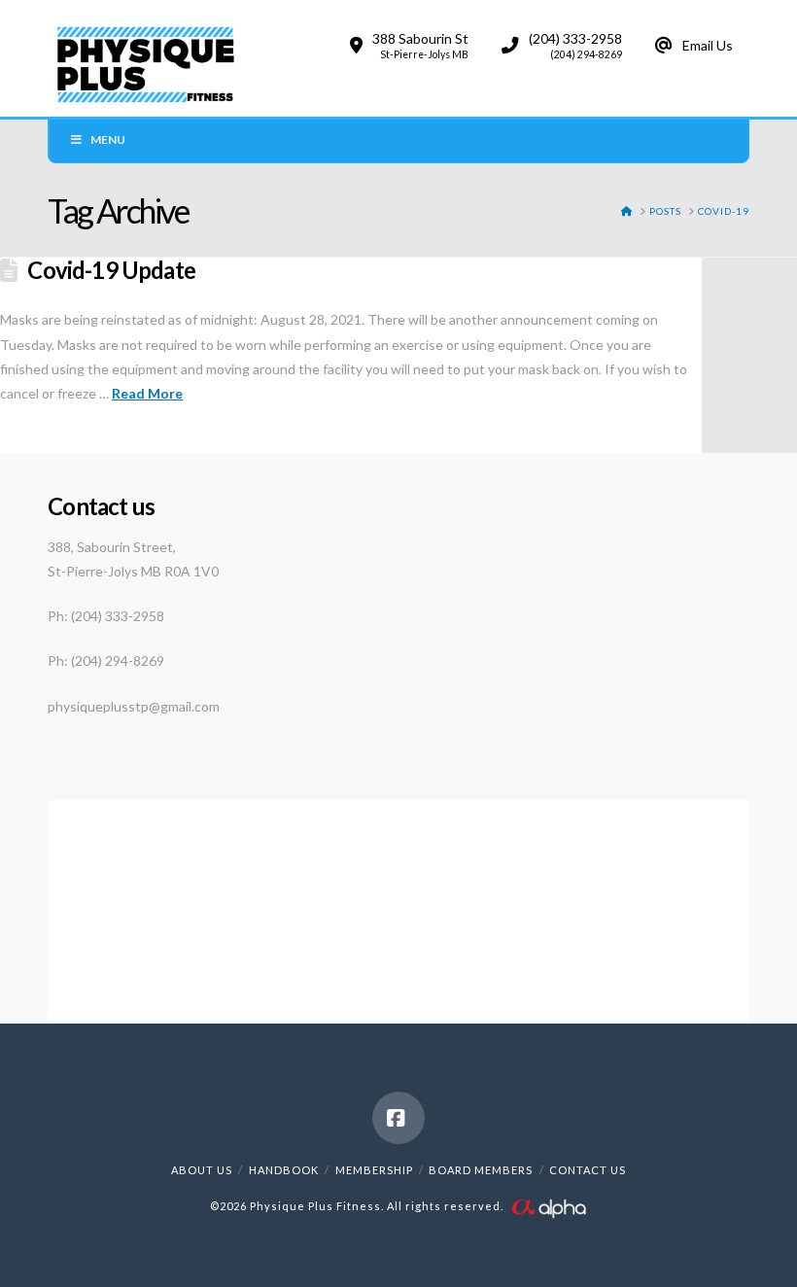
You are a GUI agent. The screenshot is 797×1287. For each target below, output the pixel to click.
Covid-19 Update (111, 270)
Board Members (481, 1170)
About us (201, 1170)
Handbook (284, 1170)
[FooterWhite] (548, 1206)
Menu (107, 139)
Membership (374, 1170)
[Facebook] (398, 1118)
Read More (147, 393)
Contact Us (587, 1170)
